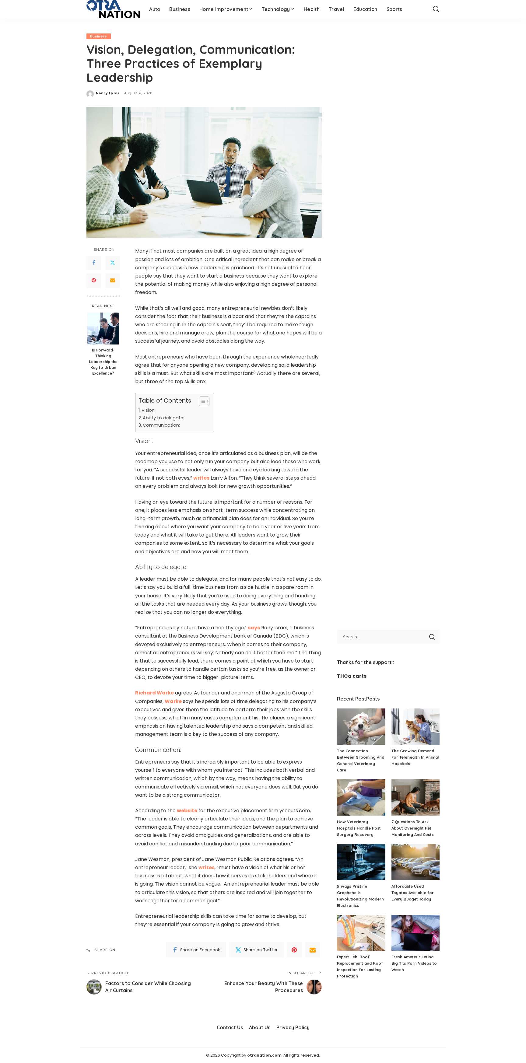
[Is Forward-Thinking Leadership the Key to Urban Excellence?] (103, 328)
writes (201, 477)
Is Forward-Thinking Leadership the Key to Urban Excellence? (103, 362)
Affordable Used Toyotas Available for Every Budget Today (412, 892)
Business (98, 36)
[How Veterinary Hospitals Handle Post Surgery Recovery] (361, 797)
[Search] (436, 9)
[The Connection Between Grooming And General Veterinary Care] (361, 726)
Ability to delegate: (163, 418)
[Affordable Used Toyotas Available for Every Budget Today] (415, 862)
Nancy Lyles (108, 93)
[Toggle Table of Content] (201, 401)
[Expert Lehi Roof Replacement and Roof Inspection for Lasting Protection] (361, 933)
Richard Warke (154, 692)
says (254, 627)
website (187, 810)
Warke (173, 701)
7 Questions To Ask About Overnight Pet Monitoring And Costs (412, 828)
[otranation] (113, 9)
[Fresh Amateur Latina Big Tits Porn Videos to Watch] (415, 933)
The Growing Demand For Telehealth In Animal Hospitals (415, 757)
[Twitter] (112, 263)
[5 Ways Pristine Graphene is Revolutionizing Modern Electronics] (361, 862)
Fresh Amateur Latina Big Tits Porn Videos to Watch (414, 963)
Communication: (161, 425)
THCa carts (351, 676)
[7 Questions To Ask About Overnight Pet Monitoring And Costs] (415, 797)
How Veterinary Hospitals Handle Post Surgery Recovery (359, 828)
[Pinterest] (93, 280)
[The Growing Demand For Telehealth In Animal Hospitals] (415, 726)
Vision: (149, 410)
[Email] (112, 280)
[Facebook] (93, 263)
